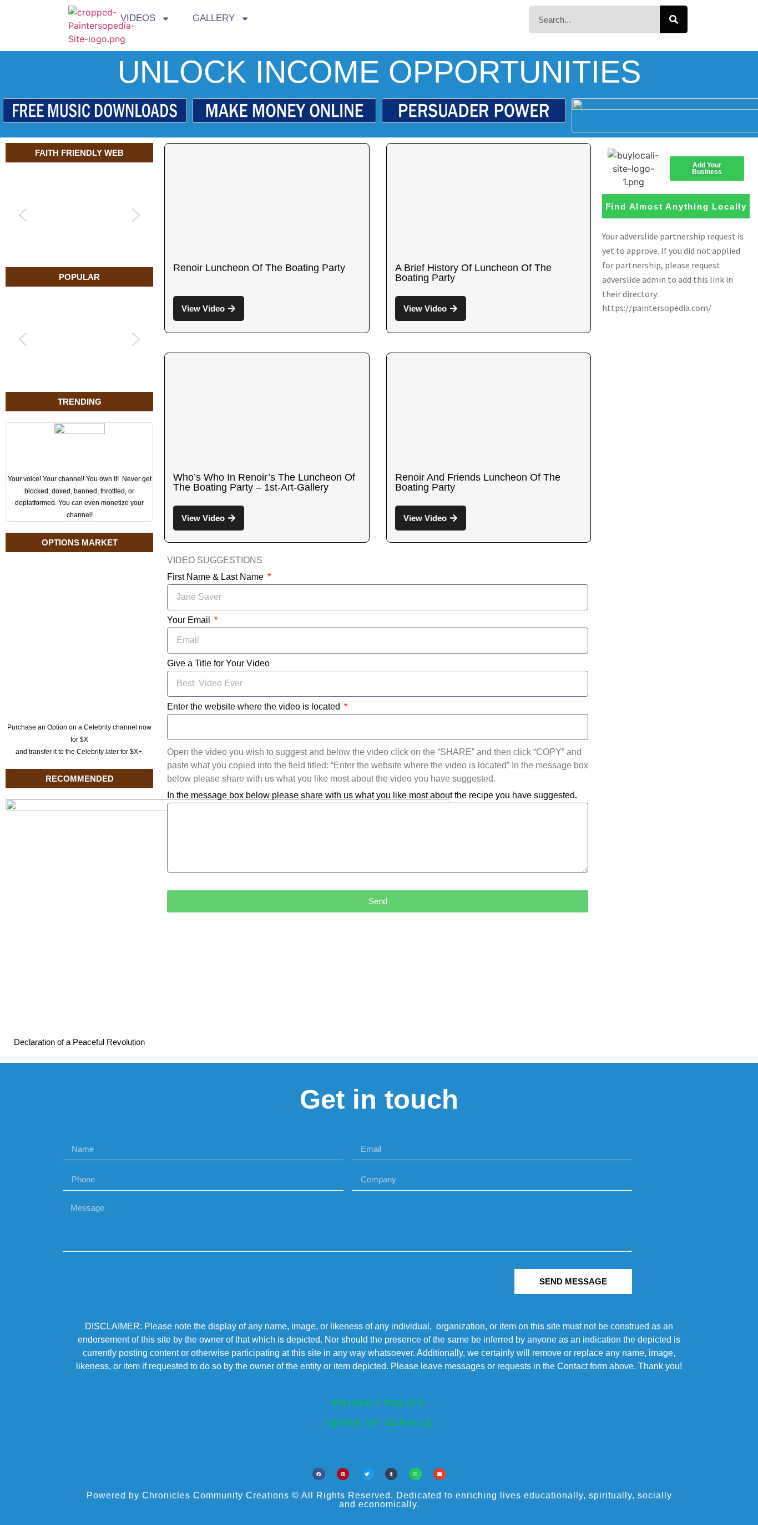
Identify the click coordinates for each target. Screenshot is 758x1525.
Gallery (214, 18)
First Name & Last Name (216, 577)
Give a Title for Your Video (218, 663)
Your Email (190, 620)
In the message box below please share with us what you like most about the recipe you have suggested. (372, 795)
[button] (23, 215)
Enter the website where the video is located (254, 706)
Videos (137, 18)
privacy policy (379, 1403)
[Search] (674, 19)
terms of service (379, 1422)
